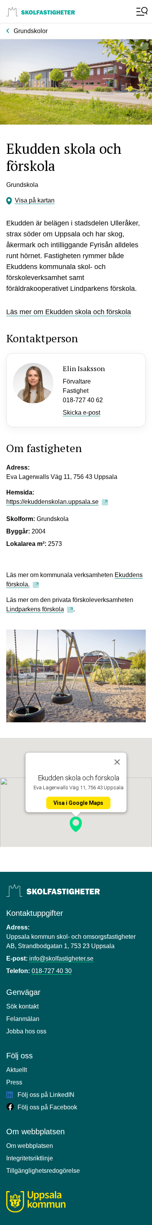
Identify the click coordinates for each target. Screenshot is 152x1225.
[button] (76, 824)
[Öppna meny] (141, 12)
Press (14, 1082)
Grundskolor (31, 31)
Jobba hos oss (26, 1031)
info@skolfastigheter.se (61, 958)
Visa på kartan (35, 200)
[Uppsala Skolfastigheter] (53, 890)
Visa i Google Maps (78, 803)
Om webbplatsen (29, 1145)
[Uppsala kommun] (35, 1202)
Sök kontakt (22, 1006)
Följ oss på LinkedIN (45, 1094)
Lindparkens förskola (35, 609)
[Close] (117, 762)
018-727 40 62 (83, 400)
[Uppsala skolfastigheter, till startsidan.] (40, 11)
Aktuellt (16, 1070)
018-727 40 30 (52, 971)
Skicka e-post (81, 412)
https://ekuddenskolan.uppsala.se (52, 501)
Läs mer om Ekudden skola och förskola (68, 312)
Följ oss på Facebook (46, 1107)
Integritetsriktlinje (29, 1158)
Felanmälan (22, 1019)
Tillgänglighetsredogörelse (43, 1170)
